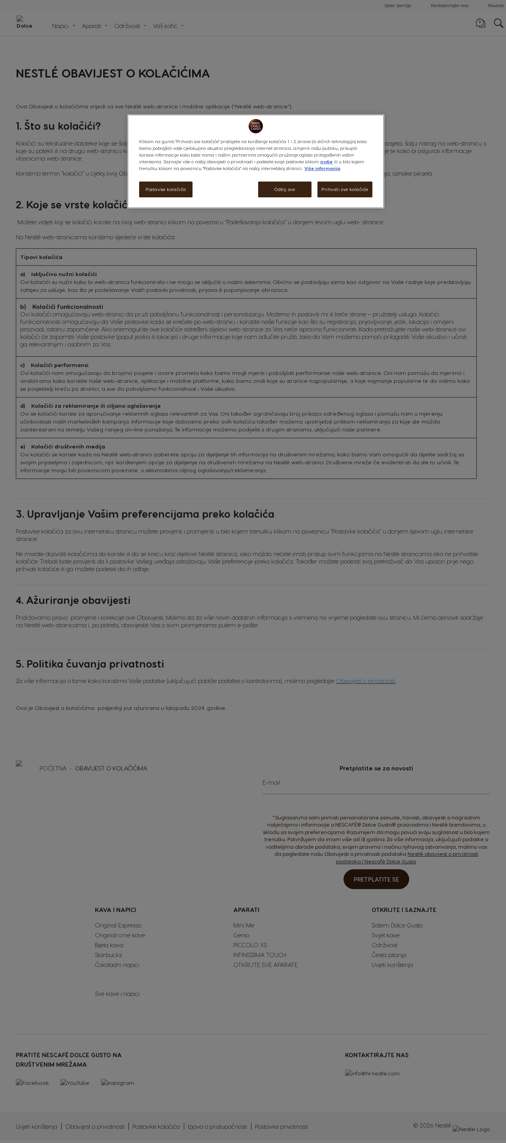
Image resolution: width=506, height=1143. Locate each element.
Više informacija (322, 168)
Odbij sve (284, 189)
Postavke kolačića (165, 189)
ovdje (326, 161)
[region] (255, 161)
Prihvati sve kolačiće (344, 189)
